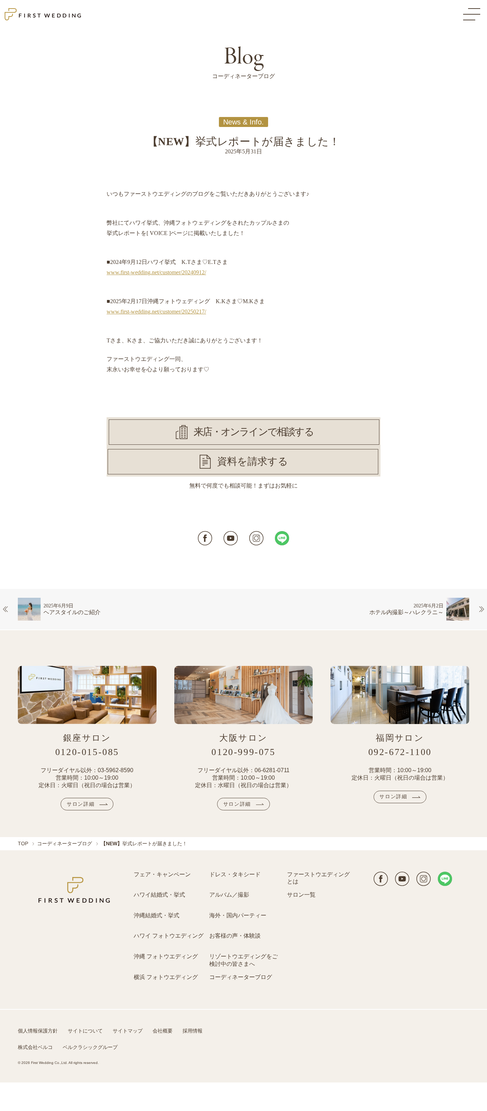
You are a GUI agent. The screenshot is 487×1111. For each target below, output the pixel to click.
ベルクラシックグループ (90, 1047)
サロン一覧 (301, 895)
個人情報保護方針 (38, 1031)
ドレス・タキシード (235, 874)
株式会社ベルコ (35, 1047)
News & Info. (243, 122)
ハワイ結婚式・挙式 (159, 895)
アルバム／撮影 (229, 895)
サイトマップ (128, 1031)
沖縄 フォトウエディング (166, 956)
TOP (23, 843)
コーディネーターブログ (64, 843)
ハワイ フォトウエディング (169, 936)
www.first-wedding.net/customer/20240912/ (156, 272)
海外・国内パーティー (237, 915)
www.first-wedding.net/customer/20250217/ (156, 312)
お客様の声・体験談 (235, 936)
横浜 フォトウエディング (166, 977)
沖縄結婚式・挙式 (156, 915)
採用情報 (193, 1031)
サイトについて (85, 1031)
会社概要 (163, 1031)
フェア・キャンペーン (162, 874)
